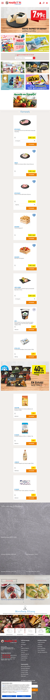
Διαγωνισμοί (23, 676)
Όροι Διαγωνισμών (24, 674)
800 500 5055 (5, 655)
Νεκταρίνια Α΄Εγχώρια (19, 258)
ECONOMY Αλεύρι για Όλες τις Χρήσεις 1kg (23, 436)
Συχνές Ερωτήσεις (41, 642)
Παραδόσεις (40, 644)
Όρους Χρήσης (32, 692)
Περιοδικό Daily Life (25, 654)
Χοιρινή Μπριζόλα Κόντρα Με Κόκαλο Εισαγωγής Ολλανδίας (24, 131)
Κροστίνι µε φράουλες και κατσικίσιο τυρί (12, 599)
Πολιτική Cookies (24, 670)
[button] (23, 602)
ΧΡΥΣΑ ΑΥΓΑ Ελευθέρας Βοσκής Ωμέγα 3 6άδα (24, 349)
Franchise (23, 652)
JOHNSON (16, 462)
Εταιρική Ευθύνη (24, 658)
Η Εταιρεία (23, 642)
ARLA (15, 321)
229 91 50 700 (5, 657)
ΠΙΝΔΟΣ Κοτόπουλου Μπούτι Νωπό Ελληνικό (24, 164)
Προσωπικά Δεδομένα (25, 668)
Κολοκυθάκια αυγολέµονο (38, 599)
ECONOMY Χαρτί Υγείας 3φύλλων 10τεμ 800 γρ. (24, 490)
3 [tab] (26, 33)
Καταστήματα (23, 644)
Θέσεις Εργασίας (24, 650)
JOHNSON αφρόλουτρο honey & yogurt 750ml (24, 463)
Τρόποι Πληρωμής (41, 650)
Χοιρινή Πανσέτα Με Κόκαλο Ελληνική (22, 194)
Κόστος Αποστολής (41, 648)
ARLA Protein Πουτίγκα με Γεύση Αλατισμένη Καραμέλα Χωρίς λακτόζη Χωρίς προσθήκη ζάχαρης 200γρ (23, 323)
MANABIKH (16, 226)
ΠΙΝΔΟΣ (16, 163)
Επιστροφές (40, 646)
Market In (13, 3)
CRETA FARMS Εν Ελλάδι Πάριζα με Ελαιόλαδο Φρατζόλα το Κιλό (24, 289)
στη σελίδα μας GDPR (18, 691)
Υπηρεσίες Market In (25, 648)
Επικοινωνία (23, 660)
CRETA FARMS (17, 287)
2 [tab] (25, 33)
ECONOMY (16, 435)
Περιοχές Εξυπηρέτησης (42, 652)
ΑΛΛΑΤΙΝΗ (16, 407)
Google (3, 685)
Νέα (21, 646)
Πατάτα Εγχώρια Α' (18, 228)
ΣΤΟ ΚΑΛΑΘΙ (31, 144)
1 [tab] (23, 33)
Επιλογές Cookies (24, 672)
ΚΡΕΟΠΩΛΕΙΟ (17, 129)
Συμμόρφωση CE (24, 656)
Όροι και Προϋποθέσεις (25, 666)
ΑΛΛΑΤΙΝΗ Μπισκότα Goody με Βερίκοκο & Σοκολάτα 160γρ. (23, 409)
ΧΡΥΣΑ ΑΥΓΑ (17, 348)
